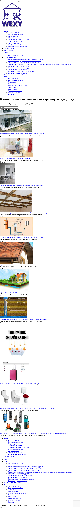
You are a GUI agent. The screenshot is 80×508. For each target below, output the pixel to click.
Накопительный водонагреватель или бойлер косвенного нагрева (22, 237)
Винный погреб (13, 87)
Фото (5, 77)
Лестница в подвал (14, 92)
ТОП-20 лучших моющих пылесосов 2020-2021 (16, 158)
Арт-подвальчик (13, 78)
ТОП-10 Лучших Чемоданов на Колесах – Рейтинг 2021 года (20, 383)
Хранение (11, 94)
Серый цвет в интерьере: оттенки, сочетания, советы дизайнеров (21, 186)
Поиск (6, 54)
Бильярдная (12, 82)
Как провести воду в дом (8, 292)
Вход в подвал (12, 89)
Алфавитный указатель (15, 55)
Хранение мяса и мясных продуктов (20, 68)
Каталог (6, 52)
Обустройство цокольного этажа (18, 39)
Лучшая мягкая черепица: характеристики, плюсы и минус (19, 265)
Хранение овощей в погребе (17, 47)
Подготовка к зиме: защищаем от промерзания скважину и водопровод (24, 319)
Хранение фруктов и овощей (17, 73)
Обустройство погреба (15, 38)
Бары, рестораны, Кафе (15, 80)
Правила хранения (10, 57)
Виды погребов (13, 36)
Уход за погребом (13, 43)
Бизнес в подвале (13, 32)
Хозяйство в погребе (15, 45)
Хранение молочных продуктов (18, 66)
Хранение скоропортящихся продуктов (21, 71)
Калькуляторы (8, 50)
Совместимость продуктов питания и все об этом (24, 61)
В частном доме (13, 84)
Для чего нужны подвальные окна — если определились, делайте (22, 133)
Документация (9, 48)
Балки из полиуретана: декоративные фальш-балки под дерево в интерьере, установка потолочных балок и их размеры (40, 213)
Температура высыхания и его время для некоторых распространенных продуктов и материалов (40, 64)
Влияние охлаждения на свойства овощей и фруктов (25, 59)
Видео (6, 31)
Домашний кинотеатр (15, 91)
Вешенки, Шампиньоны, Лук (17, 85)
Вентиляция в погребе (15, 34)
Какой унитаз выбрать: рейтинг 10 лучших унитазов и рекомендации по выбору (27, 408)
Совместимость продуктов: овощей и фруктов (23, 62)
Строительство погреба (15, 41)
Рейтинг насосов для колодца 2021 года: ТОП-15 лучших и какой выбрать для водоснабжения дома (33, 433)
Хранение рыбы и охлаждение (18, 69)
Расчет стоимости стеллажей (13, 75)
